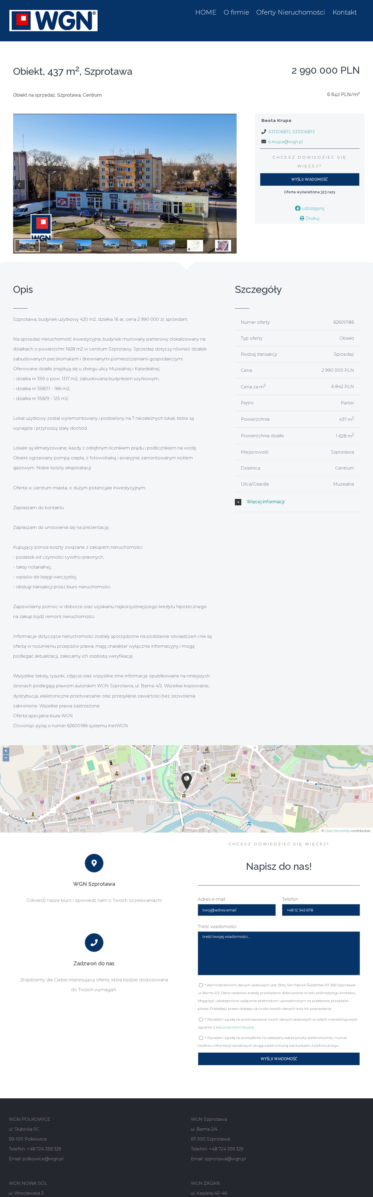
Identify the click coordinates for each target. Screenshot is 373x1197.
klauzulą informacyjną (235, 1027)
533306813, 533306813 (291, 131)
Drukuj (311, 218)
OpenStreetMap (337, 831)
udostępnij (312, 208)
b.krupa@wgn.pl (285, 141)
